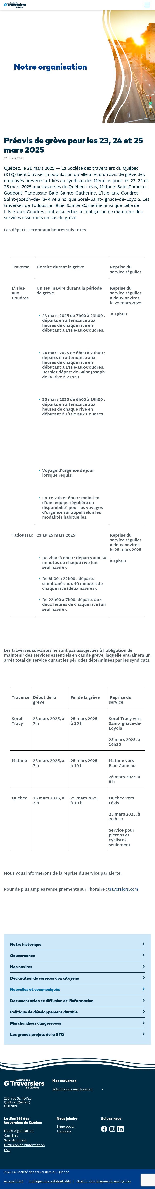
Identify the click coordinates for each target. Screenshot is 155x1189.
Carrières (11, 1135)
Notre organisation (19, 1130)
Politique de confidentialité (50, 1181)
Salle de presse (15, 1140)
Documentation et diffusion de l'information (51, 1000)
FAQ (7, 1150)
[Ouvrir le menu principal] (147, 5)
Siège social (65, 1126)
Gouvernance (22, 955)
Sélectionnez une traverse (72, 1089)
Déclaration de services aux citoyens (44, 978)
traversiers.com (123, 889)
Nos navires (21, 966)
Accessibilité (13, 1181)
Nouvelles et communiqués (35, 989)
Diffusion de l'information (24, 1145)
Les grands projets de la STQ (37, 1034)
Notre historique (25, 944)
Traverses (64, 1131)
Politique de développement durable (44, 1011)
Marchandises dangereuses (35, 1023)
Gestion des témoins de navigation (103, 1181)
